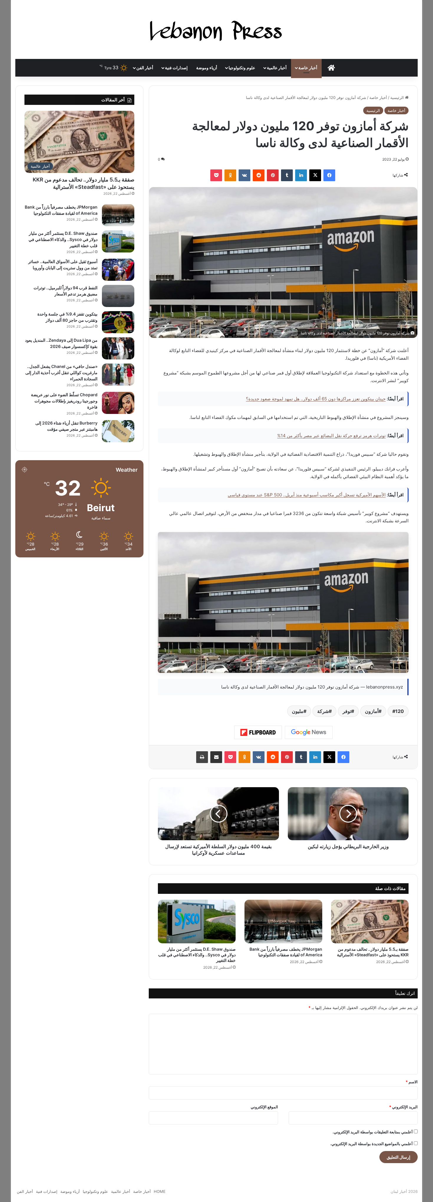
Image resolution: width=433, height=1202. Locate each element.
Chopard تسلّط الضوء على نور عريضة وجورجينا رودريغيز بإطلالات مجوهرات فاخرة (64, 401)
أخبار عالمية (277, 67)
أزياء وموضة (206, 67)
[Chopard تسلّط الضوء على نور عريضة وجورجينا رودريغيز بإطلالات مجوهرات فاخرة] (118, 403)
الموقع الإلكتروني (264, 1106)
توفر (347, 711)
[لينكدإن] (301, 175)
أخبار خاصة (307, 67)
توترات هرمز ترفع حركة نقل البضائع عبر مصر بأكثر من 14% (331, 435)
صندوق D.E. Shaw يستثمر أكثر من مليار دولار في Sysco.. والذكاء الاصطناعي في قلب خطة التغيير (197, 955)
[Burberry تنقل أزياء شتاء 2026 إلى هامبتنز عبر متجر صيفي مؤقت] (118, 431)
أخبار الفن (144, 67)
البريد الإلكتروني (403, 1106)
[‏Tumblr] (287, 175)
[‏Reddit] (259, 175)
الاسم (412, 1081)
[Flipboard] (258, 732)
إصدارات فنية (176, 67)
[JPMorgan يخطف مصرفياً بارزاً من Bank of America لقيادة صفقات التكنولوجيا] (283, 922)
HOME (160, 1191)
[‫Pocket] (216, 175)
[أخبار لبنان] (216, 29)
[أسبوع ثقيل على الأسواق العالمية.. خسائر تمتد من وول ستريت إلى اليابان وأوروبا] (118, 270)
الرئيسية (397, 97)
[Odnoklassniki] (230, 175)
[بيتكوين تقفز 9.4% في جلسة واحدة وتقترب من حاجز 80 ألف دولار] (118, 322)
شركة (323, 711)
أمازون (372, 711)
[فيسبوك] (329, 175)
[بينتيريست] (273, 175)
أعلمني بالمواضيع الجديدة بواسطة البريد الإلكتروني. (371, 1143)
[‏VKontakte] (244, 175)
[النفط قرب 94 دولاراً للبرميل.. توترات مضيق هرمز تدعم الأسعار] (118, 296)
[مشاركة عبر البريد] (216, 757)
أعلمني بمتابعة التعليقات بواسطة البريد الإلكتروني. (373, 1132)
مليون (297, 711)
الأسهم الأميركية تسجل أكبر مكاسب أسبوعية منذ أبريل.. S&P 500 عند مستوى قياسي (307, 495)
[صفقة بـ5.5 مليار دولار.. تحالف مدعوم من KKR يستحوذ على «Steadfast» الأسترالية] (370, 922)
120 (399, 711)
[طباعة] (202, 757)
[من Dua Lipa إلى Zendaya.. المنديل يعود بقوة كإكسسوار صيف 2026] (118, 348)
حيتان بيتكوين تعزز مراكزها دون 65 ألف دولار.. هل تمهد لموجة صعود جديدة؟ (316, 399)
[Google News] (309, 732)
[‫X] (315, 175)
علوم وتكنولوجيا (242, 67)
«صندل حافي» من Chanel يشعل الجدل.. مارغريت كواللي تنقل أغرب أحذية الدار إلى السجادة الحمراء (61, 372)
